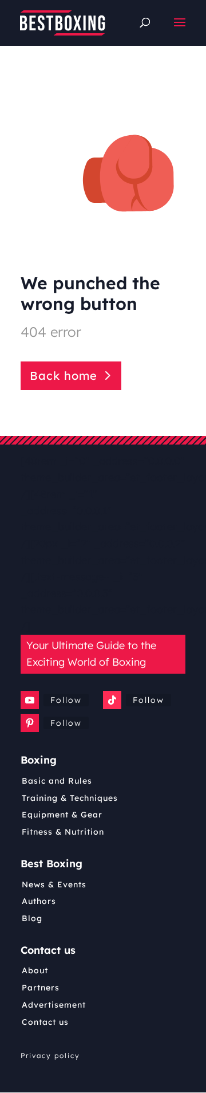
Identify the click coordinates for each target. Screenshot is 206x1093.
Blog (32, 918)
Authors (39, 901)
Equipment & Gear (62, 814)
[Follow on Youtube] (30, 700)
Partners (41, 987)
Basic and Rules (57, 781)
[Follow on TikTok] (112, 700)
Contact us (45, 1022)
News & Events (54, 884)
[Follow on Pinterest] (30, 723)
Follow (66, 700)
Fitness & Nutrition (63, 832)
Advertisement (54, 1005)
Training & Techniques (70, 798)
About (35, 970)
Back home (63, 375)
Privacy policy (50, 1055)
